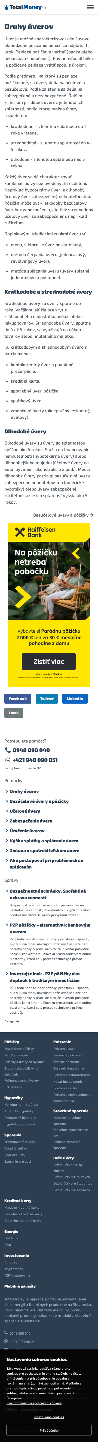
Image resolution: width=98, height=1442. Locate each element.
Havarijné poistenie (68, 1081)
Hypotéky (13, 1097)
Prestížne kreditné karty (22, 1220)
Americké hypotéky (18, 1111)
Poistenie (62, 1041)
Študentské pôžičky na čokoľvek (21, 1071)
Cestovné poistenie (67, 1055)
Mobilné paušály (20, 1286)
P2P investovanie (17, 1275)
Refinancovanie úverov (21, 1080)
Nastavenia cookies (49, 1417)
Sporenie (12, 1135)
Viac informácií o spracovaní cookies (34, 1403)
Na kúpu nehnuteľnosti (21, 1104)
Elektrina (11, 1238)
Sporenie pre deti (17, 1161)
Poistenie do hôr (65, 1088)
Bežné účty (63, 1158)
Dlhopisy (10, 1262)
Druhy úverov (24, 791)
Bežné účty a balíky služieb (67, 1167)
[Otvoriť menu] (90, 7)
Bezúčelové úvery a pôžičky (61, 514)
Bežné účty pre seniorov (71, 1190)
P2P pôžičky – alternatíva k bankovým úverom (50, 928)
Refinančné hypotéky (20, 1117)
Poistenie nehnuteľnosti (71, 1075)
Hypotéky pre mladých (21, 1124)
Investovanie (16, 1255)
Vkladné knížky (15, 1148)
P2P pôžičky (13, 1087)
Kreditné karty (17, 1200)
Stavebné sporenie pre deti (70, 1132)
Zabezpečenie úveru (31, 820)
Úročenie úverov (27, 830)
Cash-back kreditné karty (23, 1214)
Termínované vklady (19, 1141)
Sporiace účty (14, 1155)
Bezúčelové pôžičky (19, 1048)
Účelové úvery (25, 810)
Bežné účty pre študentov (72, 1183)
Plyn (7, 1244)
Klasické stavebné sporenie (67, 1120)
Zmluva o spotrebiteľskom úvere (44, 850)
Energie (11, 1231)
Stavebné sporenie (70, 1110)
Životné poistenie (66, 1061)
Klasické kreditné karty (21, 1207)
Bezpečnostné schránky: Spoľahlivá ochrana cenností (48, 894)
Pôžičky (11, 1041)
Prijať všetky (49, 1430)
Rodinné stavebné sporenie (67, 1144)
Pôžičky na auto (16, 1055)
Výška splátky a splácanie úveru (44, 840)
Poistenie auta (64, 1048)
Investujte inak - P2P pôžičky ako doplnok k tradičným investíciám (45, 977)
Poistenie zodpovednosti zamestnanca (72, 1097)
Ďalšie (9, 1022)
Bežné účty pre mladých (71, 1177)
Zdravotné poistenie (68, 1068)
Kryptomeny (13, 1269)
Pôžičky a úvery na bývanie (24, 1061)
